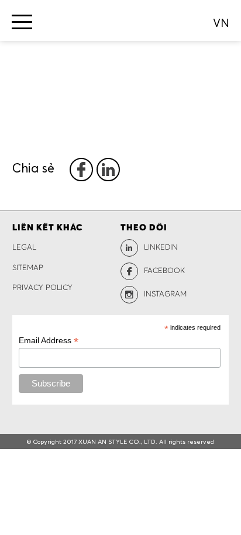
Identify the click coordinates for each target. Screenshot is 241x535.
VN (221, 22)
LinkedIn (161, 247)
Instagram (165, 294)
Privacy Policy (42, 288)
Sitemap (27, 268)
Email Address (48, 340)
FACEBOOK (164, 271)
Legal (24, 247)
